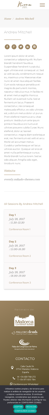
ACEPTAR (18, 407)
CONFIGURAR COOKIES (25, 411)
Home (7, 18)
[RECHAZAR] (45, 400)
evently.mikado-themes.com (22, 179)
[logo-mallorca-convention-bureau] (24, 321)
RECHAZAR (31, 407)
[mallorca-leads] (24, 333)
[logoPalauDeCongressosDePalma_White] (24, 344)
